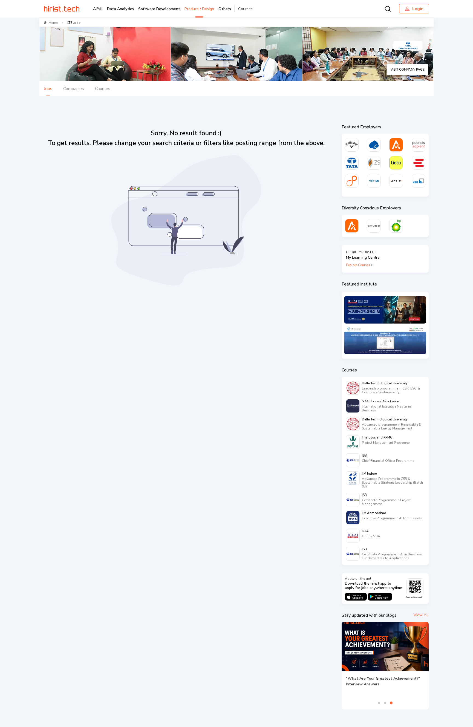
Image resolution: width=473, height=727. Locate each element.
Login (417, 8)
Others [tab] (224, 8)
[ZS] (374, 163)
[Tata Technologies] (352, 163)
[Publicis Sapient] (418, 145)
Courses (245, 8)
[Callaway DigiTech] (352, 145)
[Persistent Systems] (352, 181)
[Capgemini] (374, 145)
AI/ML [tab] (98, 8)
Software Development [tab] (159, 8)
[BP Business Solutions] (396, 226)
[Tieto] (396, 163)
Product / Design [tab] (199, 8)
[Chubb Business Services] (374, 226)
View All (421, 615)
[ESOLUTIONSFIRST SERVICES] (418, 163)
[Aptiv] (396, 181)
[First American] (374, 181)
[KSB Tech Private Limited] (418, 181)
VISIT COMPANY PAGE (408, 69)
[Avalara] (396, 145)
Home (53, 23)
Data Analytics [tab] (120, 8)
